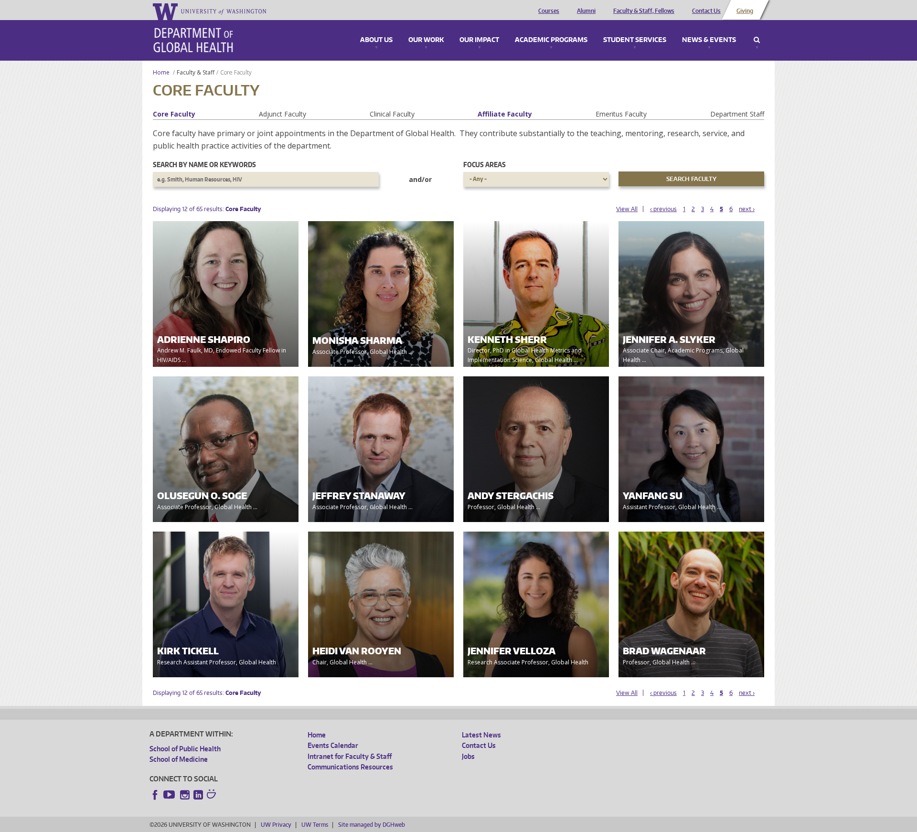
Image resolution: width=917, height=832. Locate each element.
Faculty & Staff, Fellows (643, 11)
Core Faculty (174, 113)
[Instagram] (185, 794)
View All (627, 209)
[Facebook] (155, 794)
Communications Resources (350, 767)
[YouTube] (170, 794)
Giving (744, 11)
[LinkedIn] (198, 794)
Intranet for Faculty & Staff (350, 756)
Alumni (586, 11)
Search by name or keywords (204, 164)
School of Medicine (178, 759)
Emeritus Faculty (621, 113)
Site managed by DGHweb (371, 824)
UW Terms (314, 824)
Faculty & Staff (195, 72)
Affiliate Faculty (505, 113)
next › (747, 209)
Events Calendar (333, 745)
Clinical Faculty (392, 113)
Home (161, 72)
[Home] (193, 40)
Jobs (468, 756)
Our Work (426, 40)
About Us (376, 40)
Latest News (481, 735)
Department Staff (737, 113)
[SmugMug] (212, 795)
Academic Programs (551, 40)
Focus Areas (484, 164)
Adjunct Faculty (282, 113)
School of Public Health (185, 749)
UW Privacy (276, 824)
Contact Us (706, 11)
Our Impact (479, 40)
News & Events (709, 40)
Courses (548, 11)
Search (756, 40)
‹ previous (663, 209)
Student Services (634, 40)
